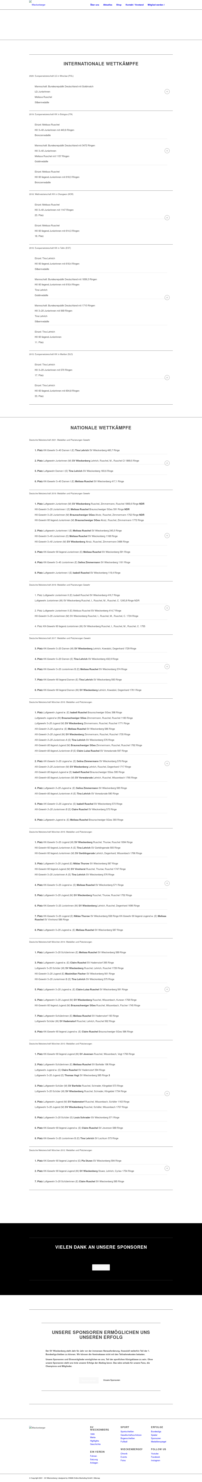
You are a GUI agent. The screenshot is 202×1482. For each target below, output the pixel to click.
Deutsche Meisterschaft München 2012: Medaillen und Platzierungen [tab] (60, 1150)
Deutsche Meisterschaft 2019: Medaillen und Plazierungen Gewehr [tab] (59, 493)
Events (124, 1456)
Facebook (155, 1456)
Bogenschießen (128, 1438)
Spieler (154, 1434)
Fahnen (93, 1455)
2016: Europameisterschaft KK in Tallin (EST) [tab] (50, 247)
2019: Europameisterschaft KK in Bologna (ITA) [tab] (51, 114)
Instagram (155, 1460)
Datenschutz (105, 1478)
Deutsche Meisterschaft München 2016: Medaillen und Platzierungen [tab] (60, 702)
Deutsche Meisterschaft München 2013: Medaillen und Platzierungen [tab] (60, 1043)
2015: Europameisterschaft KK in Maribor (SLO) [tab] (51, 354)
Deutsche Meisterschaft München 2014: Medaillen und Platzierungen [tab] (60, 941)
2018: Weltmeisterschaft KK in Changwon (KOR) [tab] (51, 194)
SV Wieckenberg (50, 1478)
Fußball (124, 1441)
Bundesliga (156, 1431)
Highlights (94, 1440)
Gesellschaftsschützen (131, 1434)
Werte (92, 1437)
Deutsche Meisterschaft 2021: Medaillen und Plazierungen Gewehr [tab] (59, 439)
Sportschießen (127, 1431)
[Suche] (170, 4)
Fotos (123, 1460)
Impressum (115, 1478)
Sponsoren (156, 1438)
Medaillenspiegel (158, 1441)
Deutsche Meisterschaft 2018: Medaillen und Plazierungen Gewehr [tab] (59, 584)
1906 (92, 1433)
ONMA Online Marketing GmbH (80, 1478)
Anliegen (94, 1462)
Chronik (124, 1453)
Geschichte (95, 1444)
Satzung (94, 1459)
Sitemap (97, 1478)
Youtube (154, 1453)
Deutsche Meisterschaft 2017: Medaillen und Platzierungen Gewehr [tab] (60, 638)
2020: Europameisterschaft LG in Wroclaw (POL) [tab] (51, 75)
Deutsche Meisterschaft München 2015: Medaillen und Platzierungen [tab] (60, 831)
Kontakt (123, 1478)
